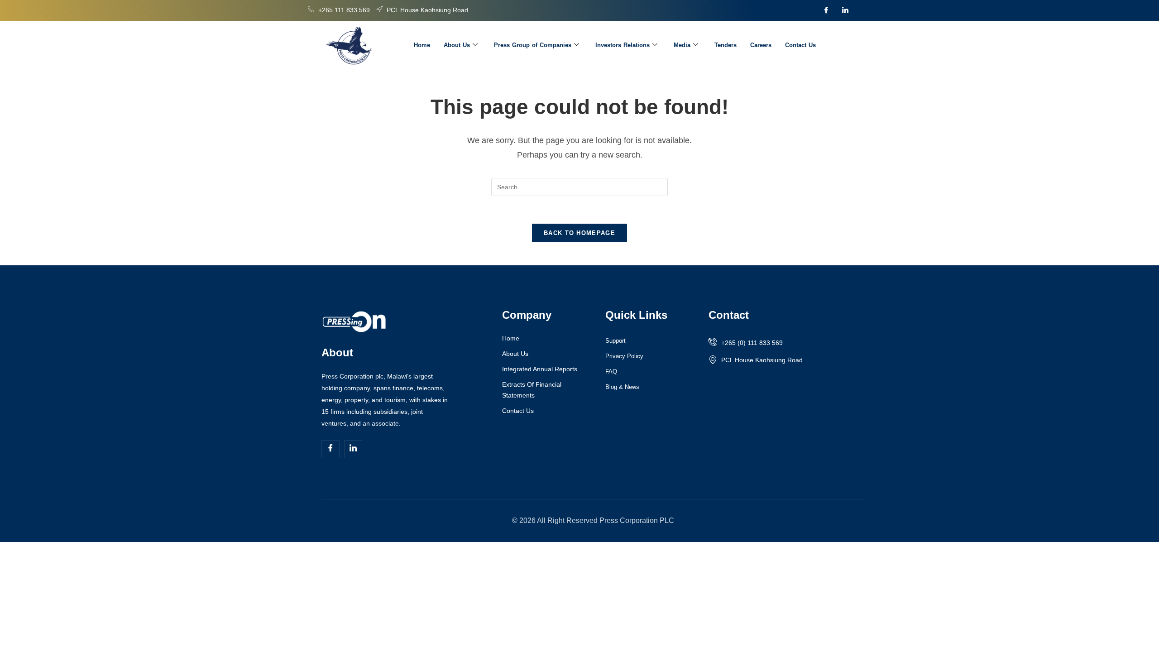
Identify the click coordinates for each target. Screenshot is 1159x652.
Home (422, 45)
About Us (457, 45)
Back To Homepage (579, 233)
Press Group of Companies (532, 45)
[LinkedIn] (845, 10)
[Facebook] (826, 10)
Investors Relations (622, 45)
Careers (760, 45)
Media (682, 45)
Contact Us (800, 45)
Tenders (725, 45)
